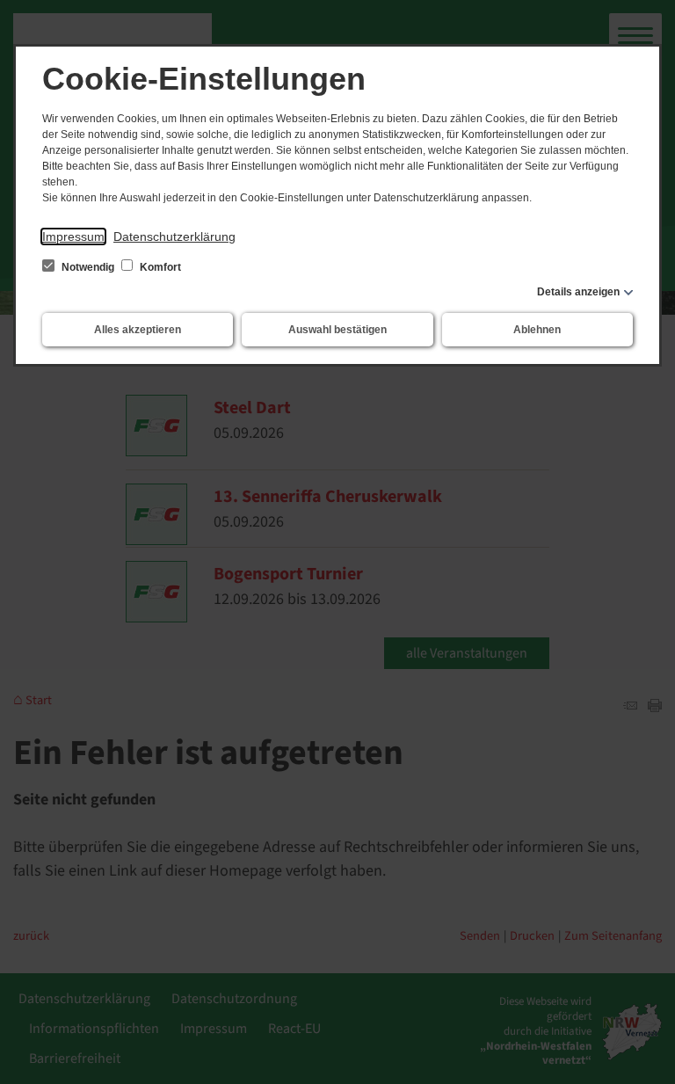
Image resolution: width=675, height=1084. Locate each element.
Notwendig (88, 267)
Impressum (73, 236)
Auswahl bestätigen (337, 330)
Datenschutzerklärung (174, 236)
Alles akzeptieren (137, 330)
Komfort (159, 267)
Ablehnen (537, 330)
